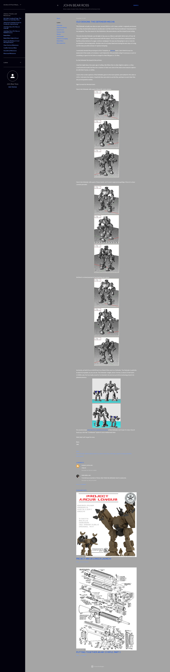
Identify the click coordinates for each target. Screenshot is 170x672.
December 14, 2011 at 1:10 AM (89, 470)
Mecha (59, 34)
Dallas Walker (85, 475)
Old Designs (60, 36)
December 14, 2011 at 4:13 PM (89, 480)
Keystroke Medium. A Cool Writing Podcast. (11, 41)
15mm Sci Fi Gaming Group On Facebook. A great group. (12, 23)
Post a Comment (81, 484)
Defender (59, 25)
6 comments (83, 655)
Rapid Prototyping (62, 38)
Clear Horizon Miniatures (11, 45)
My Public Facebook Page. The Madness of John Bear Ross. (12, 19)
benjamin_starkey (86, 465)
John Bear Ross (12, 84)
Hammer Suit (60, 32)
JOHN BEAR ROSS (76, 5)
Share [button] (58, 18)
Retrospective (61, 43)
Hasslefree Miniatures (10, 50)
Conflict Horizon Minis (10, 48)
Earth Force (60, 29)
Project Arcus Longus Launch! (93, 558)
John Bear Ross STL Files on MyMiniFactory (12, 31)
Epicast (112, 50)
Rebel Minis (60, 41)
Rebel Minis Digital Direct (11, 38)
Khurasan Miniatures (10, 53)
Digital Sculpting (62, 27)
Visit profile (12, 87)
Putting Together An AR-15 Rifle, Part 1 (98, 652)
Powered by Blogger (99, 666)
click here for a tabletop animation (97, 430)
